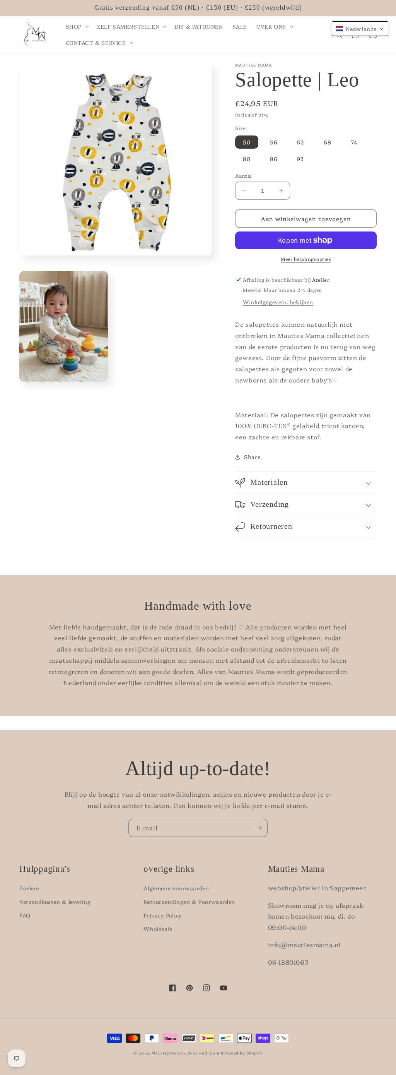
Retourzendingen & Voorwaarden (189, 901)
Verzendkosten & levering (54, 901)
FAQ (25, 915)
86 (274, 159)
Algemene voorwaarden (176, 888)
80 (247, 159)
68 (327, 142)
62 (300, 142)
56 (274, 142)
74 (354, 142)
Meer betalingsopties (306, 258)
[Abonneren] (258, 828)
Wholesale (157, 929)
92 (300, 159)
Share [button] (252, 457)
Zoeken (29, 888)
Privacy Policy (162, 915)
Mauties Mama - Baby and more (185, 1053)
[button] (76, 26)
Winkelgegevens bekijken (278, 302)
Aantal (243, 175)
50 (247, 142)
